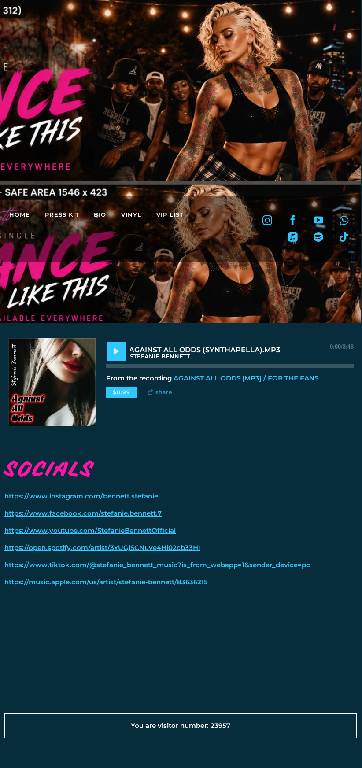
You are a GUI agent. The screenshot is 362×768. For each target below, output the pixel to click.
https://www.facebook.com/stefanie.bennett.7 (83, 513)
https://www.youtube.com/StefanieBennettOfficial (90, 530)
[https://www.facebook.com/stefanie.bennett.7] (293, 220)
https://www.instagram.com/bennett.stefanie (81, 496)
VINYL (131, 214)
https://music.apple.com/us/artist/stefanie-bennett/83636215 (106, 582)
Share (163, 392)
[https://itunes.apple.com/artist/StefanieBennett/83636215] (293, 237)
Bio (100, 214)
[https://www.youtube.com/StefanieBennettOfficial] (318, 220)
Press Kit (62, 214)
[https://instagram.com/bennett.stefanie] (267, 220)
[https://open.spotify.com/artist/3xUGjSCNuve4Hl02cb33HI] (318, 237)
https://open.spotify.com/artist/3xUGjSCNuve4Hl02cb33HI (102, 547)
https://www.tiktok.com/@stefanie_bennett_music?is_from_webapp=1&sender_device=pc (157, 565)
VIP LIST (170, 214)
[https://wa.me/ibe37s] (344, 220)
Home (19, 214)
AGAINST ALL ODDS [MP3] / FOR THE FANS (246, 378)
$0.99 (121, 392)
